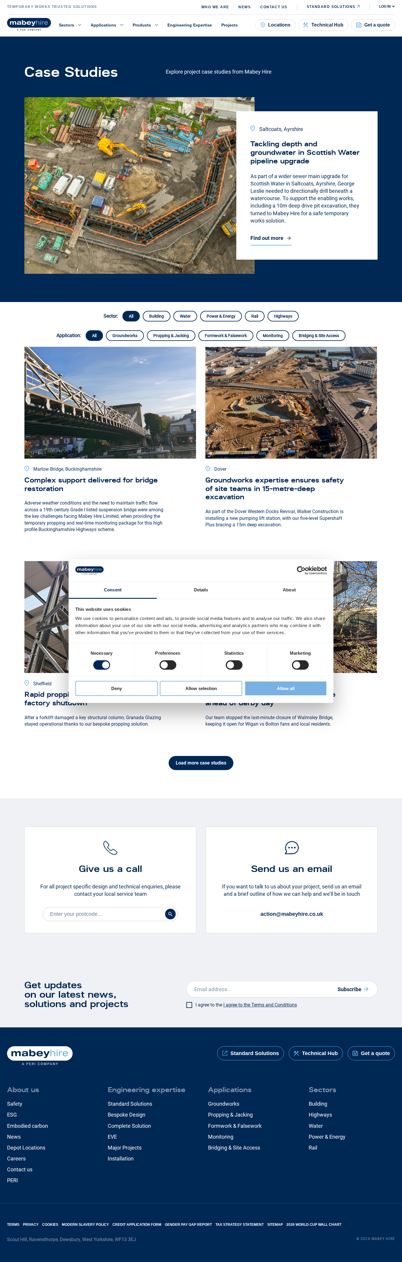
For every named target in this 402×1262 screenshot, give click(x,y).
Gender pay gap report (188, 1225)
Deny (116, 688)
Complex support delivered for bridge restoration (91, 484)
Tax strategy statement (239, 1225)
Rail (254, 316)
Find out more (266, 238)
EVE (112, 1137)
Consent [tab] (113, 589)
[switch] (168, 665)
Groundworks (124, 335)
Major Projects (125, 1148)
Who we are (215, 7)
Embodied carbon (27, 1126)
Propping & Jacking (171, 335)
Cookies (50, 1225)
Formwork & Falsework (226, 335)
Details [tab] (201, 589)
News (244, 7)
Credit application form (136, 1225)
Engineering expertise (146, 1090)
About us (23, 1090)
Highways (283, 316)
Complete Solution (129, 1126)
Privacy (31, 1225)
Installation (121, 1158)
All (131, 316)
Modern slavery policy (85, 1225)
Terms (13, 1225)
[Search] (170, 914)
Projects (229, 25)
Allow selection (201, 688)
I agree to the (246, 1005)
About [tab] (289, 589)
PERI (12, 1180)
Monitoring (273, 335)
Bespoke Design (126, 1115)
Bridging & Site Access (319, 335)
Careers (16, 1158)
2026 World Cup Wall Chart (313, 1225)
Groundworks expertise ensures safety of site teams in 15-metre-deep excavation (274, 488)
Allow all (286, 688)
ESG (12, 1115)
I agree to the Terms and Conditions (260, 1005)
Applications (103, 25)
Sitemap (275, 1225)
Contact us (273, 7)
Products (142, 25)
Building (156, 316)
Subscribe (349, 989)
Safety (14, 1104)
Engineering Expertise (189, 25)
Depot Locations (26, 1148)
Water (185, 316)
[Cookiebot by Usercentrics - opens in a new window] (301, 570)
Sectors (66, 25)
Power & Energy (221, 316)
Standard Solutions (130, 1104)
